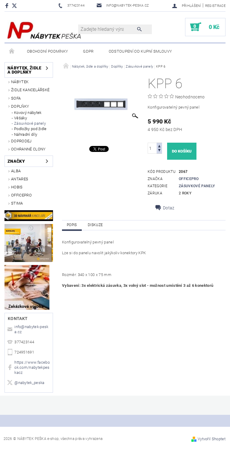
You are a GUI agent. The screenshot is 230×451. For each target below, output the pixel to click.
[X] (17, 5)
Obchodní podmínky (47, 51)
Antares (19, 179)
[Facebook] (7, 5)
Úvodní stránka (11, 51)
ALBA (16, 171)
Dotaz (169, 207)
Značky (16, 161)
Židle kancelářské (30, 90)
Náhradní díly (25, 134)
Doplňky (20, 106)
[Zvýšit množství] (159, 145)
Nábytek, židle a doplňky (24, 69)
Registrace (215, 6)
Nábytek (19, 82)
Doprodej (21, 141)
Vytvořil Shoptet (212, 439)
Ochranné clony (28, 149)
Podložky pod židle (30, 129)
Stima (17, 203)
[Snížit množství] (159, 151)
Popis (72, 225)
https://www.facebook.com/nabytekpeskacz (32, 367)
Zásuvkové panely (30, 123)
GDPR (88, 51)
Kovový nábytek (27, 112)
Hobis (17, 187)
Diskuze (95, 225)
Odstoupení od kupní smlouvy (140, 51)
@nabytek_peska (29, 382)
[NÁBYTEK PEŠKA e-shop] (44, 29)
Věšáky (20, 118)
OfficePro (21, 195)
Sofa (16, 98)
